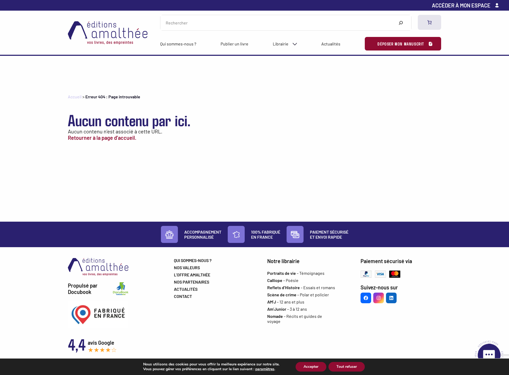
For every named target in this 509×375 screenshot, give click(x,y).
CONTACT (183, 296)
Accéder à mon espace (461, 5)
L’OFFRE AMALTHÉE (192, 274)
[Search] (400, 22)
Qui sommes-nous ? (178, 43)
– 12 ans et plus (285, 301)
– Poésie (283, 280)
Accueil (75, 96)
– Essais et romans (301, 287)
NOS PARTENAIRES (191, 281)
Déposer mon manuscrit (401, 43)
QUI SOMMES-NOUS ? (193, 260)
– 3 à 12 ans (287, 308)
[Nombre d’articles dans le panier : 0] (429, 22)
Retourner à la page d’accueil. (102, 137)
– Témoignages (295, 273)
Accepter (311, 366)
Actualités (330, 43)
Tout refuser (346, 366)
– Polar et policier (298, 294)
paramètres (264, 369)
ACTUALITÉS (186, 289)
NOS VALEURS (187, 267)
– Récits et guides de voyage (294, 319)
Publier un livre (234, 43)
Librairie (280, 43)
